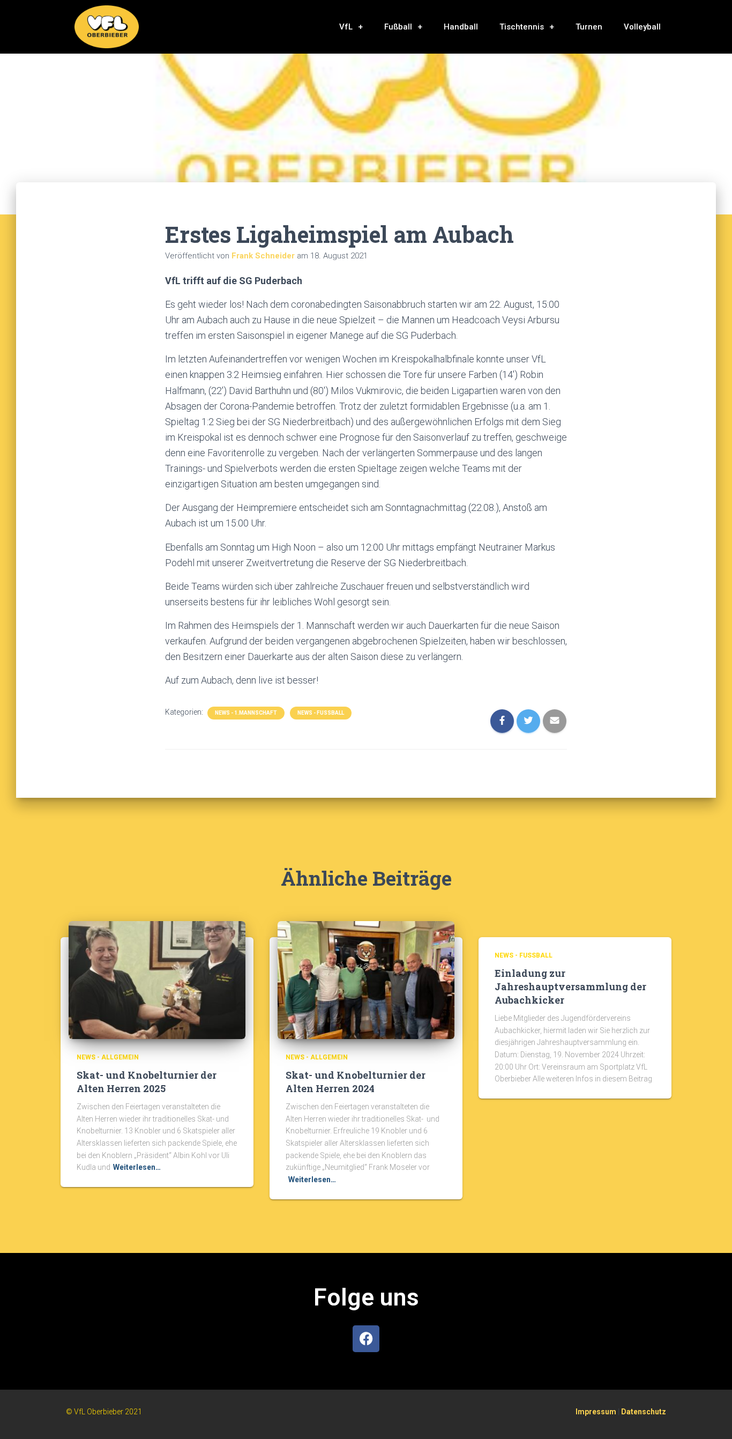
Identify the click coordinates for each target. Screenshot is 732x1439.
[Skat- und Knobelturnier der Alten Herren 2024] (366, 979)
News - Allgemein (108, 1057)
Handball (461, 27)
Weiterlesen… (137, 1167)
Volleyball (642, 27)
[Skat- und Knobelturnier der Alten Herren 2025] (157, 979)
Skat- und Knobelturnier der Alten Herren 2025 (146, 1082)
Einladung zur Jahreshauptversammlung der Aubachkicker (570, 986)
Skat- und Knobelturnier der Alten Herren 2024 (355, 1082)
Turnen (589, 27)
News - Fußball (320, 713)
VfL (346, 27)
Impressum (596, 1411)
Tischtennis (521, 27)
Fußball (398, 27)
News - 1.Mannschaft (246, 713)
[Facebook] (366, 1338)
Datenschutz (643, 1411)
